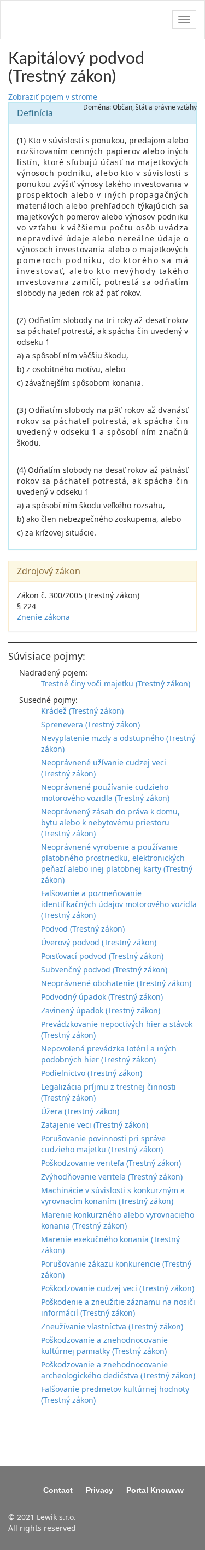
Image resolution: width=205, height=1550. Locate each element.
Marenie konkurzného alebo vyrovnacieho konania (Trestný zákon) (117, 1220)
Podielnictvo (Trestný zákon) (91, 1073)
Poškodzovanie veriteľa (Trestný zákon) (111, 1163)
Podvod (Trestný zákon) (83, 928)
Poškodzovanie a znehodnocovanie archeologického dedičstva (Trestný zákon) (118, 1370)
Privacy (99, 1490)
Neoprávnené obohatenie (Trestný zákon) (116, 983)
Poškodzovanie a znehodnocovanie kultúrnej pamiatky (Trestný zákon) (104, 1345)
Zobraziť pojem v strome (52, 97)
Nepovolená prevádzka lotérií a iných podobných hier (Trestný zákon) (109, 1054)
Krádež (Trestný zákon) (82, 711)
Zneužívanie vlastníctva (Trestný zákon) (112, 1326)
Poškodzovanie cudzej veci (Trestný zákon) (117, 1288)
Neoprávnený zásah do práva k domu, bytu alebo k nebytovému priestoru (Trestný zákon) (110, 822)
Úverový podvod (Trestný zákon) (98, 942)
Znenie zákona (43, 617)
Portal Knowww (155, 1490)
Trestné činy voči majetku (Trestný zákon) (115, 683)
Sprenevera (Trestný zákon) (90, 724)
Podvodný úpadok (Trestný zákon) (102, 997)
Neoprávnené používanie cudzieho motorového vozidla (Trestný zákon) (105, 792)
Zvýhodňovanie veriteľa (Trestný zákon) (112, 1176)
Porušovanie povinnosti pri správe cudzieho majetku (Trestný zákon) (103, 1143)
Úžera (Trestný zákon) (80, 1111)
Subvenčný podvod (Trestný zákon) (104, 969)
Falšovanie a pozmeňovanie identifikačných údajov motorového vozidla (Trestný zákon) (119, 904)
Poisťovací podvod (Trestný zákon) (102, 956)
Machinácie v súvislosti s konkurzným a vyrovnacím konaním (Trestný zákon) (113, 1195)
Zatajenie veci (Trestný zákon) (94, 1125)
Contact (58, 1490)
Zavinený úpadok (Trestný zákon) (100, 1010)
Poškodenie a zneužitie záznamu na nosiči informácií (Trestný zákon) (118, 1307)
